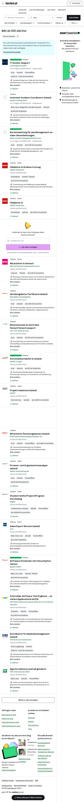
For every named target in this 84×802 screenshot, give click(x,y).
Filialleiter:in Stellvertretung (25, 167)
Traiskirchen (16, 508)
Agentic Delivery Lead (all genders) (28, 669)
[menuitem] (12, 23)
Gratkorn (14, 611)
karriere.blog (25, 735)
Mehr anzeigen (15, 85)
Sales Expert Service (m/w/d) (25, 526)
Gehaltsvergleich (9, 770)
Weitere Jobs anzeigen (28, 700)
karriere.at (46, 738)
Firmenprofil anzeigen (12, 52)
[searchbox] (28, 241)
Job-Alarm (51, 10)
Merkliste (62, 10)
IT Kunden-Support (20, 63)
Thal (30, 729)
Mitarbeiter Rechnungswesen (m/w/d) (29, 433)
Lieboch (14, 273)
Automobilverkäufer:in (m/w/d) (26, 358)
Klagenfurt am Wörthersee (30, 107)
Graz (24, 31)
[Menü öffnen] (2, 3)
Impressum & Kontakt (24, 780)
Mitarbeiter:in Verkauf (22, 263)
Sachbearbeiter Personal (44, 744)
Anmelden (76, 3)
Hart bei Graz (16, 400)
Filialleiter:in (16, 202)
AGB (36, 780)
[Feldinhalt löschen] (53, 17)
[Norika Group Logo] (13, 792)
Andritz (31, 722)
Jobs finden (74, 18)
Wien (13, 107)
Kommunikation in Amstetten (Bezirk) (45, 769)
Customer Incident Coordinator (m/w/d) (30, 97)
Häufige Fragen (8, 780)
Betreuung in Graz (9, 715)
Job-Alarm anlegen (29, 247)
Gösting (31, 718)
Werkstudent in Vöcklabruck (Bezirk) (46, 750)
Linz (21, 536)
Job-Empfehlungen (36, 10)
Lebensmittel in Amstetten (44, 763)
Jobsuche (22, 10)
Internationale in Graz (10, 722)
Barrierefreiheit (20, 786)
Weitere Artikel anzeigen (24, 760)
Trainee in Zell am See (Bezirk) (44, 757)
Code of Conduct (35, 786)
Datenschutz (7, 786)
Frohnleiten (15, 177)
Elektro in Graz (7, 719)
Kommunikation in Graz (11, 726)
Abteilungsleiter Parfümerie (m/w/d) (28, 294)
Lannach (24, 508)
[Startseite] (12, 3)
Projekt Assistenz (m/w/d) (23, 390)
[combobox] (16, 17)
